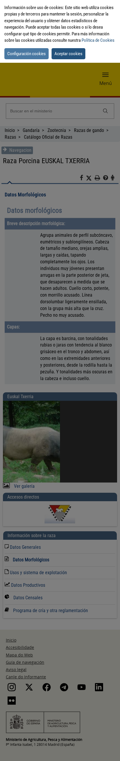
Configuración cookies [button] (26, 53)
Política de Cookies (98, 40)
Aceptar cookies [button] (68, 53)
